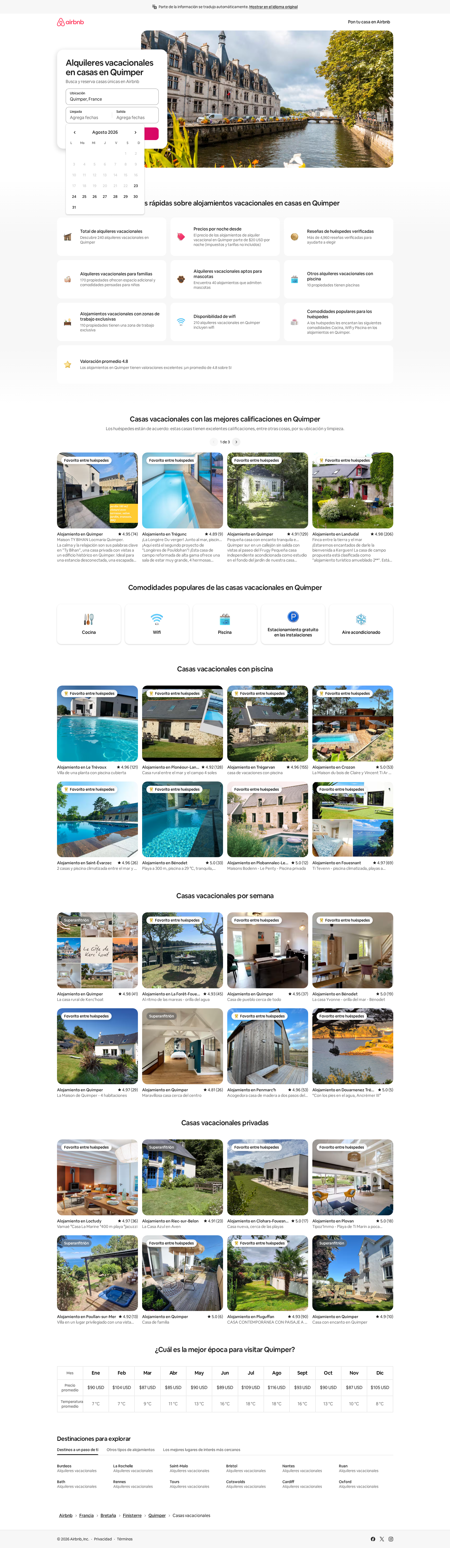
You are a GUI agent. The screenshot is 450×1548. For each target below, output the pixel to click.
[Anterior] (214, 442)
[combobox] (112, 99)
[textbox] (89, 117)
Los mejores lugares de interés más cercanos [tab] (201, 1449)
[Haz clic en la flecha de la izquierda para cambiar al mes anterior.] (74, 132)
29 (125, 196)
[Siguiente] (236, 442)
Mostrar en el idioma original (273, 6)
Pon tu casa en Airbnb (369, 22)
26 (94, 196)
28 (115, 196)
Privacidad (103, 1539)
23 (136, 185)
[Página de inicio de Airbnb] (70, 22)
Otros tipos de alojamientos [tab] (131, 1449)
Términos (125, 1539)
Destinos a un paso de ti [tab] (77, 1449)
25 (84, 196)
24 (74, 196)
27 (105, 196)
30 (135, 196)
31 (74, 207)
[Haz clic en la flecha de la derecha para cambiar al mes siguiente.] (135, 132)
